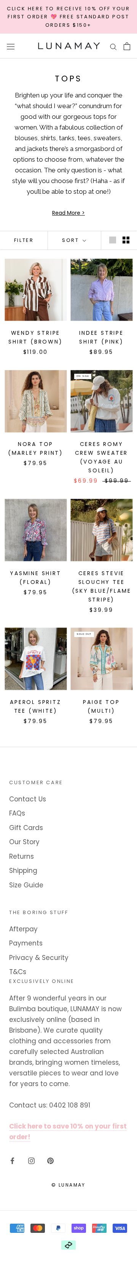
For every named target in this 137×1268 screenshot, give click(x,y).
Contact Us (27, 799)
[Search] (113, 46)
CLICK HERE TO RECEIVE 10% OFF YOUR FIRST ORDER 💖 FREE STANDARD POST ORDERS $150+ (68, 17)
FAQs (17, 813)
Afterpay (23, 929)
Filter (24, 240)
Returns (21, 856)
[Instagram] (31, 1160)
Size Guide (26, 885)
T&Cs (17, 971)
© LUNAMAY (68, 1185)
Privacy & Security (38, 957)
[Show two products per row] (126, 239)
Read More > (68, 213)
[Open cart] (127, 46)
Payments (26, 943)
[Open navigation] (10, 46)
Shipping (23, 870)
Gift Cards (26, 827)
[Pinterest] (50, 1160)
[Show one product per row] (112, 239)
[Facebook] (12, 1160)
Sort (71, 240)
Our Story (24, 841)
